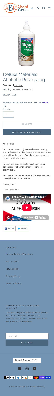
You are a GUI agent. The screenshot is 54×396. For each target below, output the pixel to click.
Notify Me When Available (27, 132)
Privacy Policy (12, 261)
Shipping (7, 89)
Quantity (6, 109)
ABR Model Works (22, 387)
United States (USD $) (26, 360)
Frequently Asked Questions (19, 254)
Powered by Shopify (37, 387)
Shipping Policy (13, 276)
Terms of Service (13, 283)
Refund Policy (12, 269)
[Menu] (49, 8)
